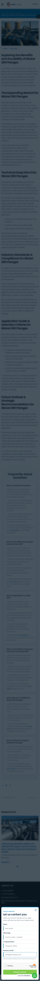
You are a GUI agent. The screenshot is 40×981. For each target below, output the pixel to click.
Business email (8, 950)
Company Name (8, 942)
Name (5, 924)
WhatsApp (6, 933)
